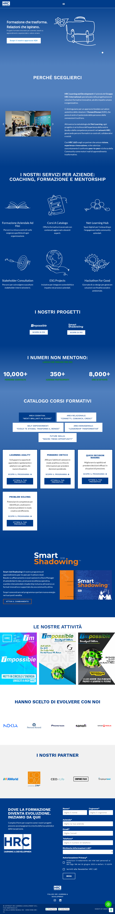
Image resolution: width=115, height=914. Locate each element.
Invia (69, 876)
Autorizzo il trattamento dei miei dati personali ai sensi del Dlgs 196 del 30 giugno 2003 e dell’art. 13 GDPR (89, 862)
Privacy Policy (52, 909)
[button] (63, 4)
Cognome (94, 809)
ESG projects (57, 280)
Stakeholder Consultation (17, 280)
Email (66, 829)
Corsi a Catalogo (57, 222)
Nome (66, 809)
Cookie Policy (64, 909)
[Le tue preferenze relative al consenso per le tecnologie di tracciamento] (111, 910)
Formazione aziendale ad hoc (17, 224)
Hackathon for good (97, 280)
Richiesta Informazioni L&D (77, 848)
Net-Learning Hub (97, 222)
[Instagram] (54, 900)
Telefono (68, 839)
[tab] (37, 417)
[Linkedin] (60, 900)
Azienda (67, 820)
